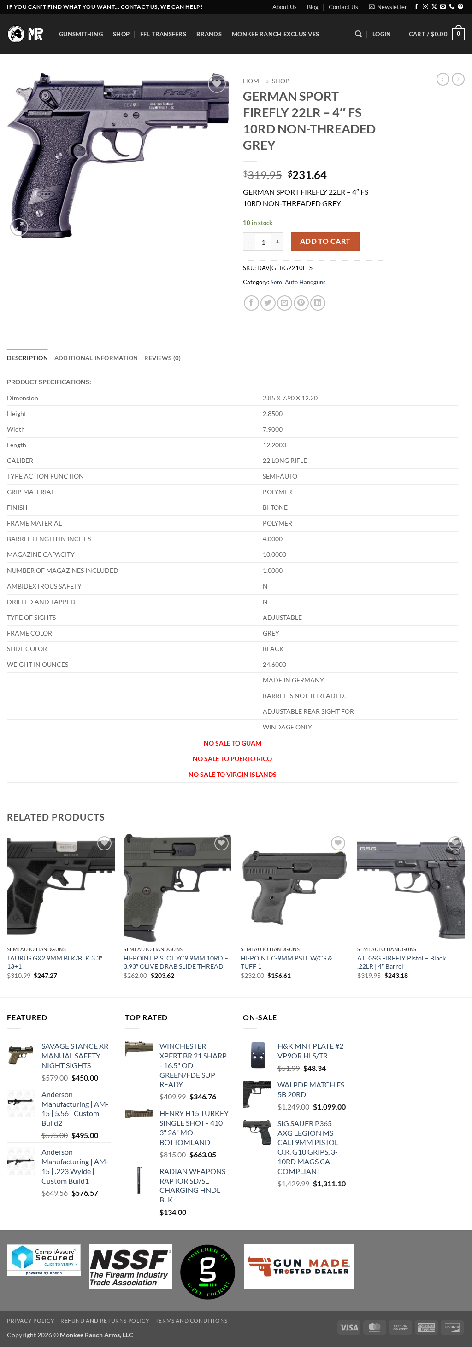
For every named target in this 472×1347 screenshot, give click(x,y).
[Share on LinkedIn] (317, 303)
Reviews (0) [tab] (162, 358)
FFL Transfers (163, 34)
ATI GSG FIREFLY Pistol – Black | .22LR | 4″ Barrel (403, 962)
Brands (209, 34)
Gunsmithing (81, 34)
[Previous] (7, 914)
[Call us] (451, 7)
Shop (121, 34)
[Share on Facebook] (251, 303)
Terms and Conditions (191, 1320)
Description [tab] (27, 358)
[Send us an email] (443, 7)
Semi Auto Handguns (298, 282)
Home (253, 81)
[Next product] (443, 79)
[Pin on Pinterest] (301, 303)
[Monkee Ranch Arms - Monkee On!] (26, 34)
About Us (284, 7)
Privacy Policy (31, 1320)
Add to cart (325, 241)
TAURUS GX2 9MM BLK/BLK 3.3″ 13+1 (54, 962)
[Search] (358, 34)
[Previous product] (458, 79)
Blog (313, 7)
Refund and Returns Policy (104, 1320)
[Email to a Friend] (284, 303)
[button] (388, 7)
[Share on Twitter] (268, 303)
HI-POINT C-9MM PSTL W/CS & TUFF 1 (286, 962)
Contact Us (343, 7)
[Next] (465, 914)
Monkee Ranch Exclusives (275, 34)
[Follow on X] (434, 7)
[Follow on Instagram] (425, 7)
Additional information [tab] (96, 358)
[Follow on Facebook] (416, 7)
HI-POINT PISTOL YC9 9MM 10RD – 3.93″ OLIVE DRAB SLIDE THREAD (176, 962)
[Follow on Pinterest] (460, 7)
